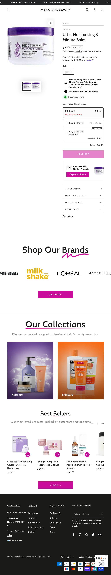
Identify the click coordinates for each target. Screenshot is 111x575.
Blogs (52, 532)
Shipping (78, 51)
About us (33, 513)
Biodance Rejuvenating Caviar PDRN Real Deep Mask (19, 465)
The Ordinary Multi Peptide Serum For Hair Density (78, 465)
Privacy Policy (35, 527)
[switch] (101, 564)
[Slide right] (100, 424)
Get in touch (16, 540)
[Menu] (9, 10)
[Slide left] (94, 424)
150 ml (69, 72)
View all (55, 485)
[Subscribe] (102, 514)
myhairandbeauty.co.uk (24, 556)
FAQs (52, 527)
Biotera (66, 29)
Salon (31, 532)
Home (65, 23)
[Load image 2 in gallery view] (36, 86)
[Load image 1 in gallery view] (26, 86)
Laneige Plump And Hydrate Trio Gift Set (48, 463)
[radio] (83, 112)
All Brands (55, 294)
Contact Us (55, 522)
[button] (87, 10)
